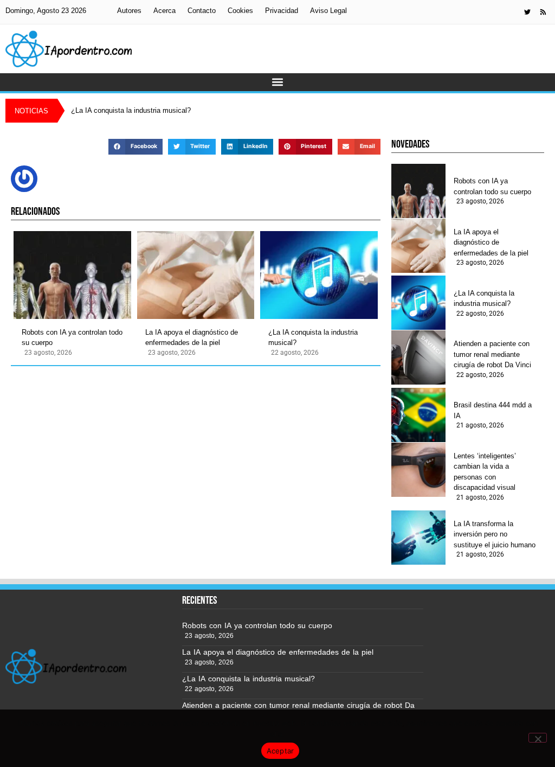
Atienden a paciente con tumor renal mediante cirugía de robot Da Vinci (492, 354)
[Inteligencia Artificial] (68, 49)
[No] (537, 738)
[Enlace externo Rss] (543, 11)
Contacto (202, 11)
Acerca (164, 11)
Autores (129, 11)
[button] (278, 82)
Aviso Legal (328, 11)
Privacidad (281, 11)
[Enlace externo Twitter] (527, 11)
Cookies (240, 11)
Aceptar (280, 750)
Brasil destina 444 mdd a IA (493, 410)
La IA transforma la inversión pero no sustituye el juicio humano (494, 534)
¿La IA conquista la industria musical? (313, 337)
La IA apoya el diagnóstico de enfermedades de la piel (191, 337)
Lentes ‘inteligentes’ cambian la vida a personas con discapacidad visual (485, 472)
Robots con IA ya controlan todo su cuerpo (72, 337)
